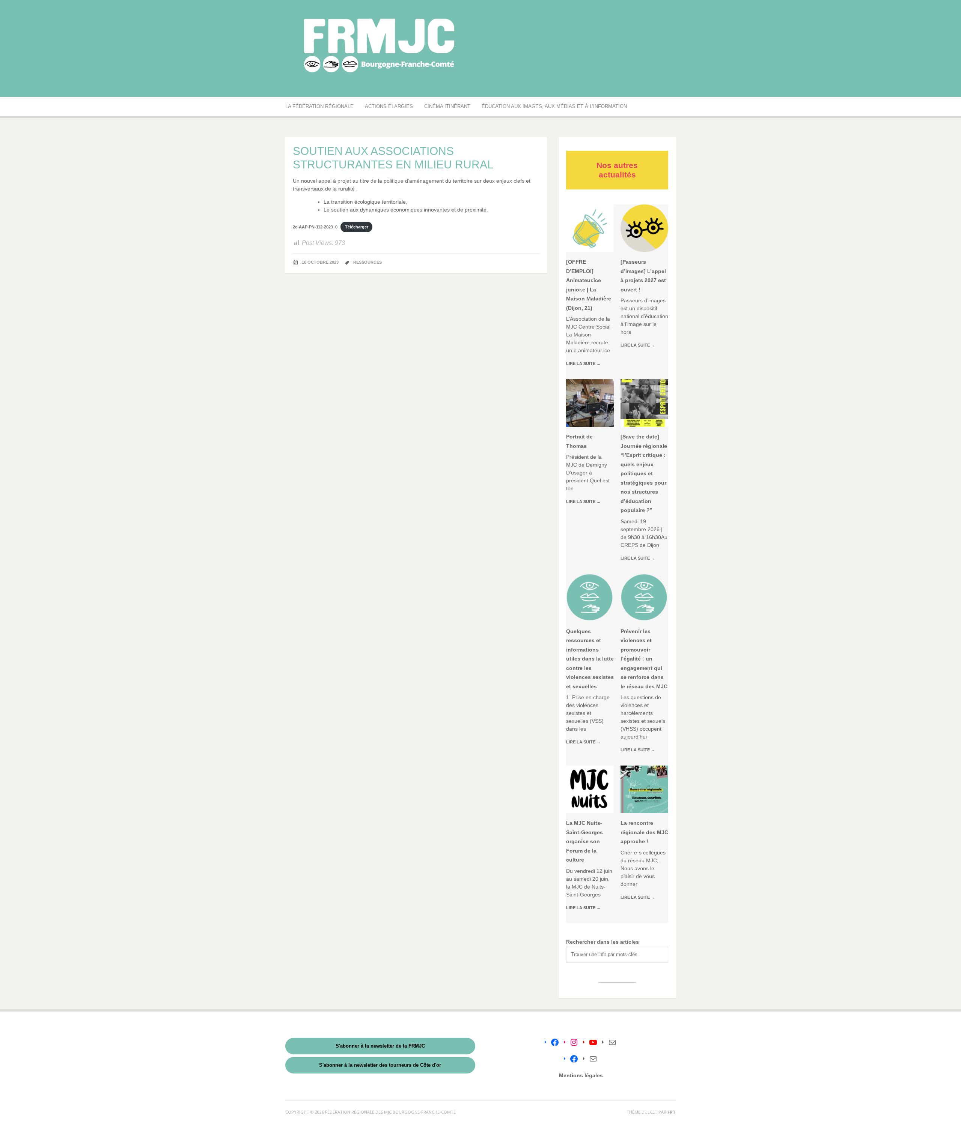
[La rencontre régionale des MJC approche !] (644, 789)
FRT (671, 1112)
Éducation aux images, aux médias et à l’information (554, 106)
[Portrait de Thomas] (590, 403)
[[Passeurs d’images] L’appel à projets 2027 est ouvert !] (644, 228)
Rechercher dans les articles (602, 942)
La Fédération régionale (319, 106)
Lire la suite (583, 363)
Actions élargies (389, 106)
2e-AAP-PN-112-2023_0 (315, 227)
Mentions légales (581, 1075)
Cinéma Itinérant (447, 106)
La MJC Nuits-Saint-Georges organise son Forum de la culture (584, 841)
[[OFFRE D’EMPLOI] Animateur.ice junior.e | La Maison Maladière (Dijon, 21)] (590, 228)
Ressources (367, 262)
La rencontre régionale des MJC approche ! (644, 832)
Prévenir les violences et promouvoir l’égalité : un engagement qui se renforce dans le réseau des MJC (644, 658)
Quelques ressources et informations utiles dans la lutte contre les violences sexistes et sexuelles (590, 658)
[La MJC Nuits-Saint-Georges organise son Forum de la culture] (590, 789)
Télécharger (356, 227)
